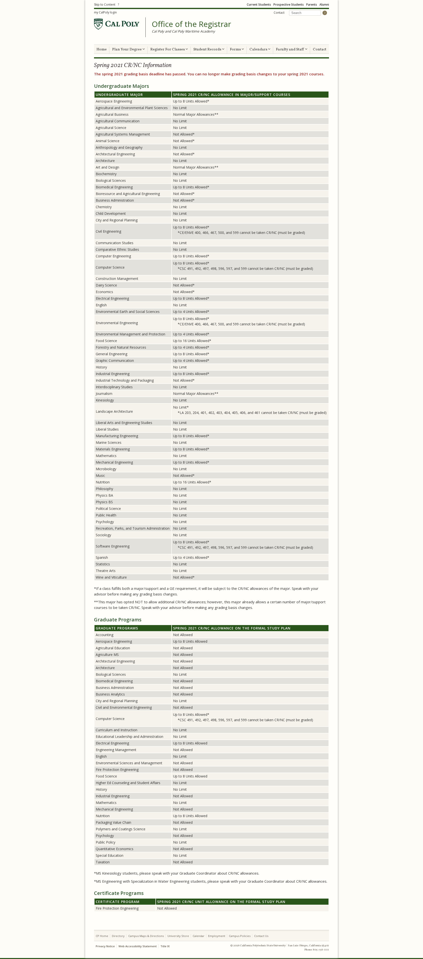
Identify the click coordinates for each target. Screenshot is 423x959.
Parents (311, 4)
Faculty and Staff (290, 49)
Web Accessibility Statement (137, 946)
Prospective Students (288, 4)
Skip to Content (104, 4)
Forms (236, 49)
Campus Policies (239, 936)
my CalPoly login (105, 12)
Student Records (207, 49)
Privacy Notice (105, 946)
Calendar (198, 936)
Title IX (165, 946)
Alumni (324, 4)
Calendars (258, 49)
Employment (216, 936)
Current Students (259, 4)
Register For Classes (168, 49)
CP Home (102, 936)
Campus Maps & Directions (146, 936)
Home (101, 49)
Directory (118, 936)
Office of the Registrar (191, 24)
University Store (178, 936)
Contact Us (261, 936)
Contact (279, 13)
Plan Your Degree (127, 49)
